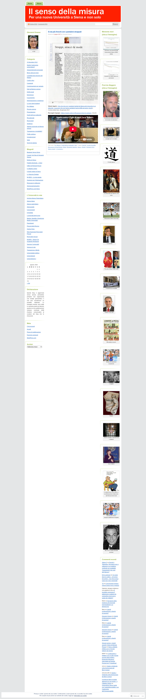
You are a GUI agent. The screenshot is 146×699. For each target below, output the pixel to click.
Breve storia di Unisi (33, 73)
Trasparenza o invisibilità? (34, 131)
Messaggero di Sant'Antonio (55, 147)
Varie (28, 140)
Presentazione (31, 112)
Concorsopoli (31, 210)
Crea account (31, 326)
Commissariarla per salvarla (35, 86)
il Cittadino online (32, 168)
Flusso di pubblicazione (34, 332)
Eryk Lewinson (106, 575)
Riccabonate (30, 118)
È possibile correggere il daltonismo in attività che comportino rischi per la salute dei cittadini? (109, 594)
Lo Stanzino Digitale (33, 174)
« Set (28, 283)
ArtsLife (84, 145)
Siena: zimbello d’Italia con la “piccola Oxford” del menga (109, 649)
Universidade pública (33, 253)
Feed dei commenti (32, 335)
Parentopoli (30, 223)
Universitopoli (31, 256)
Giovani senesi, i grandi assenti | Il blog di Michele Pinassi (109, 645)
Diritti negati (30, 92)
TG (103, 583)
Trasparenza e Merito (33, 250)
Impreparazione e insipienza (35, 100)
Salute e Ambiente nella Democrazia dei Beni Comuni (109, 668)
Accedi (29, 329)
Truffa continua (31, 134)
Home (30, 3)
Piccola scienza (31, 109)
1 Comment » (59, 149)
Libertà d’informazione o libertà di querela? (109, 611)
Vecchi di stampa (32, 143)
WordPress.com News (33, 189)
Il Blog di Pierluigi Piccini (34, 166)
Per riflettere (30, 106)
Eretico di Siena (31, 160)
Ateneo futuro (31, 201)
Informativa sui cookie (80, 695)
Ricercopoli (30, 121)
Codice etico (30, 80)
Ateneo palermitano (32, 204)
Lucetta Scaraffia (91, 145)
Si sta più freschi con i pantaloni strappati (64, 32)
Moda (64, 147)
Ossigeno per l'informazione (35, 180)
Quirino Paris (31, 229)
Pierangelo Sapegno (72, 147)
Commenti (30, 83)
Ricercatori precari (32, 236)
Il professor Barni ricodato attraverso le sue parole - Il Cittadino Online (109, 681)
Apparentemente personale (35, 70)
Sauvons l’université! (33, 244)
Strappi (84, 147)
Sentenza (29, 123)
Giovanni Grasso (107, 616)
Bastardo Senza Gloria (33, 152)
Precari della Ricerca (33, 226)
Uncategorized (31, 137)
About (39, 3)
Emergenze (30, 95)
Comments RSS (42, 24)
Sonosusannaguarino (33, 186)
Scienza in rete (31, 247)
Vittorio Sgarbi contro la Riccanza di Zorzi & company (76, 113)
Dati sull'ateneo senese (34, 89)
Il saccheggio (31, 98)
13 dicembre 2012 (32, 62)
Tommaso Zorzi (90, 147)
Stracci (79, 147)
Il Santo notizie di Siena (34, 171)
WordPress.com (31, 338)
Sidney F (104, 562)
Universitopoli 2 (31, 259)
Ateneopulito (30, 207)
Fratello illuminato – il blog (34, 163)
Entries (33, 24)
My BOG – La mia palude (34, 177)
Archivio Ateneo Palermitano (35, 198)
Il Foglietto (30, 212)
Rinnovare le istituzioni (33, 183)
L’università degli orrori (33, 215)
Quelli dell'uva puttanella (34, 115)
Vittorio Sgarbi (51, 149)
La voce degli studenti (33, 103)
